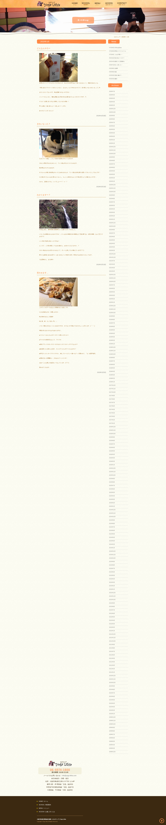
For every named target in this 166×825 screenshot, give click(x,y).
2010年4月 (112, 703)
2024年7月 (112, 164)
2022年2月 (112, 250)
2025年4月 (112, 133)
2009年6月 (112, 738)
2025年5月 (112, 129)
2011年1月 (112, 672)
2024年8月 (112, 160)
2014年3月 (112, 541)
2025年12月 (112, 108)
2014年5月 (112, 534)
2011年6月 (112, 655)
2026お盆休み (115, 47)
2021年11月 (112, 257)
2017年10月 (112, 392)
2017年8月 (112, 399)
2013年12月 (112, 551)
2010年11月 (112, 679)
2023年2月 (112, 216)
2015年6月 (112, 489)
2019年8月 (112, 319)
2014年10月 (112, 516)
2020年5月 (112, 288)
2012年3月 (112, 623)
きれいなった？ (43, 124)
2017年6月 (112, 406)
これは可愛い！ (115, 54)
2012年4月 (112, 620)
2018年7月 (112, 361)
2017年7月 (112, 402)
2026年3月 (112, 101)
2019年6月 (112, 326)
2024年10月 (112, 153)
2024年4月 (112, 171)
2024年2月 (112, 178)
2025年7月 (112, 122)
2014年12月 (112, 509)
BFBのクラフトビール (117, 51)
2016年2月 (112, 461)
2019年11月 (112, 309)
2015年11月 (112, 471)
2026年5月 (112, 95)
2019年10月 (112, 312)
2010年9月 (112, 686)
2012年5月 (112, 617)
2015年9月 (112, 478)
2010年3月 (112, 706)
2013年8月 (112, 565)
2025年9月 (112, 115)
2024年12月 (112, 146)
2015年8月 (112, 482)
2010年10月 (112, 682)
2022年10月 (112, 226)
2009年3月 (112, 748)
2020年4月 (112, 292)
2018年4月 (112, 371)
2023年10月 (112, 191)
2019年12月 (112, 305)
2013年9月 (112, 561)
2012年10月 (112, 599)
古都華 (113, 68)
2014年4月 (112, 537)
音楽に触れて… (115, 75)
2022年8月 (112, 229)
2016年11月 (112, 430)
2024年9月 (112, 157)
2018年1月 (112, 381)
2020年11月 (112, 278)
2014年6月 (112, 530)
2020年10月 (112, 281)
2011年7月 (112, 651)
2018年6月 (112, 364)
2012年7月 (112, 610)
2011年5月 (112, 658)
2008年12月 (112, 751)
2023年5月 (112, 205)
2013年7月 (112, 568)
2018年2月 (112, 378)
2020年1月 (112, 302)
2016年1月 (112, 464)
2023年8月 (112, 198)
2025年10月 (112, 112)
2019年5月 (112, 330)
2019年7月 (112, 323)
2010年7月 (112, 693)
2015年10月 (112, 475)
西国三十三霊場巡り (117, 61)
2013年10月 (112, 558)
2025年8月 (112, 119)
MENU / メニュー (44, 808)
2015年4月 (112, 496)
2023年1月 (112, 219)
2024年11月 (112, 150)
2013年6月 (112, 572)
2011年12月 (112, 634)
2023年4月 (112, 209)
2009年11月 (112, 720)
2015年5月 (112, 492)
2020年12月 (112, 274)
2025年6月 (112, 126)
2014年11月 (112, 513)
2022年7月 (112, 233)
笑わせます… (42, 273)
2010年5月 (112, 700)
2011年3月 (112, 665)
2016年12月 (112, 426)
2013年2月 (112, 585)
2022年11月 (112, 222)
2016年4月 (112, 454)
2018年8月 (112, 357)
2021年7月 (112, 260)
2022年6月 (112, 236)
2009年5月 (112, 741)
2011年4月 (112, 662)
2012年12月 (112, 592)
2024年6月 (112, 167)
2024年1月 (112, 181)
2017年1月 (112, 423)
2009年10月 (112, 724)
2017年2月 (112, 420)
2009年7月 (112, 734)
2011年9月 (112, 644)
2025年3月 (112, 136)
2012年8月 (112, 606)
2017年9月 (112, 395)
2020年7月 (112, 285)
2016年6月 (112, 447)
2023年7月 (112, 202)
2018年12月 (112, 347)
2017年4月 (112, 413)
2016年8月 (112, 440)
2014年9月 (112, 520)
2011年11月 (112, 637)
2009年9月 (112, 727)
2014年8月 (112, 523)
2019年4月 (112, 333)
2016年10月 (112, 433)
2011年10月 (112, 641)
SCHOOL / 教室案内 (45, 805)
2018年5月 (112, 368)
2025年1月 (112, 143)
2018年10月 (112, 354)
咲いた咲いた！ (115, 65)
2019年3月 (112, 337)
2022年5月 (112, 240)
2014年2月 (112, 544)
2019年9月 (112, 316)
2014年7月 (112, 527)
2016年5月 (112, 451)
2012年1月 (112, 630)
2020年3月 (112, 295)
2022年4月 (112, 243)
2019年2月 (112, 340)
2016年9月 (112, 437)
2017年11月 (112, 388)
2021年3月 (112, 267)
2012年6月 (112, 613)
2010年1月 (112, 713)
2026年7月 (112, 91)
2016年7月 (112, 444)
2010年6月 (112, 696)
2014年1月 (112, 547)
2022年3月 (112, 247)
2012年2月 (112, 627)
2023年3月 (112, 212)
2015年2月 (112, 502)
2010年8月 (112, 689)
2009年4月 (112, 744)
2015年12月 (112, 468)
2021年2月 (112, 271)
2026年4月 (112, 98)
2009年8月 (112, 731)
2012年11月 (112, 596)
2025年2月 (112, 139)
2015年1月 (112, 506)
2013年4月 (112, 579)
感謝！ (113, 78)
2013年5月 (112, 575)
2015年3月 (112, 499)
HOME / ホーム (43, 801)
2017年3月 (112, 416)
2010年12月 (112, 675)
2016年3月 (112, 458)
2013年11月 (112, 554)
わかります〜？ (43, 195)
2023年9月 (112, 195)
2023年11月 (112, 188)
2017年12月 (112, 385)
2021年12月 (112, 254)
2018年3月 (112, 375)
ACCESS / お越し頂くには (47, 811)
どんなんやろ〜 (43, 48)
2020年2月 (112, 299)
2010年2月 (112, 710)
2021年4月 (112, 264)
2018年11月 (112, 350)
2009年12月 (112, 717)
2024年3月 (112, 174)
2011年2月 (112, 668)
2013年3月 (112, 582)
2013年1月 (112, 589)
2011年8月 (112, 648)
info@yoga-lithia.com (69, 775)
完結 (113, 72)
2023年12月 (112, 184)
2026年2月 (112, 105)
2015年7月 (112, 485)
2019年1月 (112, 343)
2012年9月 (112, 603)
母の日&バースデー (116, 58)
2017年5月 (112, 409)
